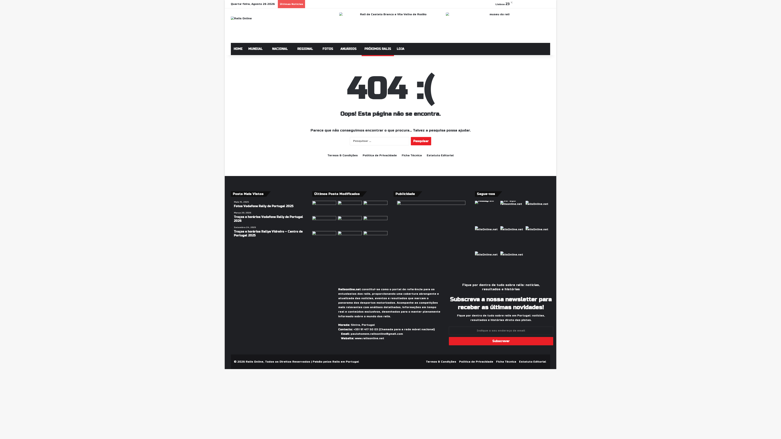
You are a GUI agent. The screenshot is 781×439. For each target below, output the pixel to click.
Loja (400, 49)
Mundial (255, 49)
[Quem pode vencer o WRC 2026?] (375, 223)
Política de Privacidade (380, 155)
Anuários (348, 49)
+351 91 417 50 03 (365, 329)
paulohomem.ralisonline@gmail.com (377, 334)
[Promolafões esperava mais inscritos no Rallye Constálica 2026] (324, 207)
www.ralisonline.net (369, 338)
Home (238, 49)
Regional (305, 49)
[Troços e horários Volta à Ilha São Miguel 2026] (350, 207)
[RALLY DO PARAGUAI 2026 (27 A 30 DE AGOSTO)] (324, 238)
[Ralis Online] (241, 18)
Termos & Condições (342, 155)
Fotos (327, 49)
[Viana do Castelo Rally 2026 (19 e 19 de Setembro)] (350, 238)
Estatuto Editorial (440, 155)
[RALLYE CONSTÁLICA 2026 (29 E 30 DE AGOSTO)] (375, 207)
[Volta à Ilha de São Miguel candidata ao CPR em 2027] (375, 238)
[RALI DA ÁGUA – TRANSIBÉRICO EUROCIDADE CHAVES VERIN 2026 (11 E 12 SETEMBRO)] (350, 223)
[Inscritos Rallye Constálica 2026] (324, 223)
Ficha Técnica (412, 155)
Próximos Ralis (377, 49)
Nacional (279, 49)
